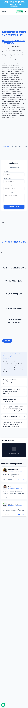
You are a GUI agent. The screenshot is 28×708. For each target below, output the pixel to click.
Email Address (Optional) (10, 185)
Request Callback (14, 206)
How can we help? (8, 192)
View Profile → (21, 479)
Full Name (6, 171)
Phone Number (7, 178)
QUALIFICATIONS (16, 146)
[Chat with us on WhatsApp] (3, 705)
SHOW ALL (7, 340)
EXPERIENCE (6, 146)
